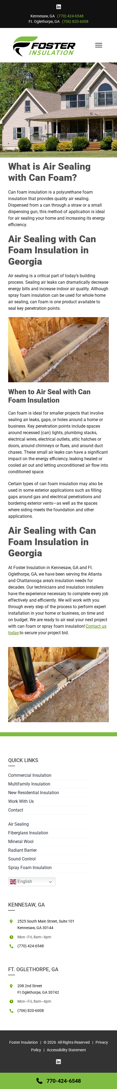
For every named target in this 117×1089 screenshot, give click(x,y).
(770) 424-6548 (70, 16)
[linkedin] (58, 6)
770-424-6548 (64, 1081)
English (24, 881)
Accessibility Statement (66, 1050)
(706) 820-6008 (75, 21)
